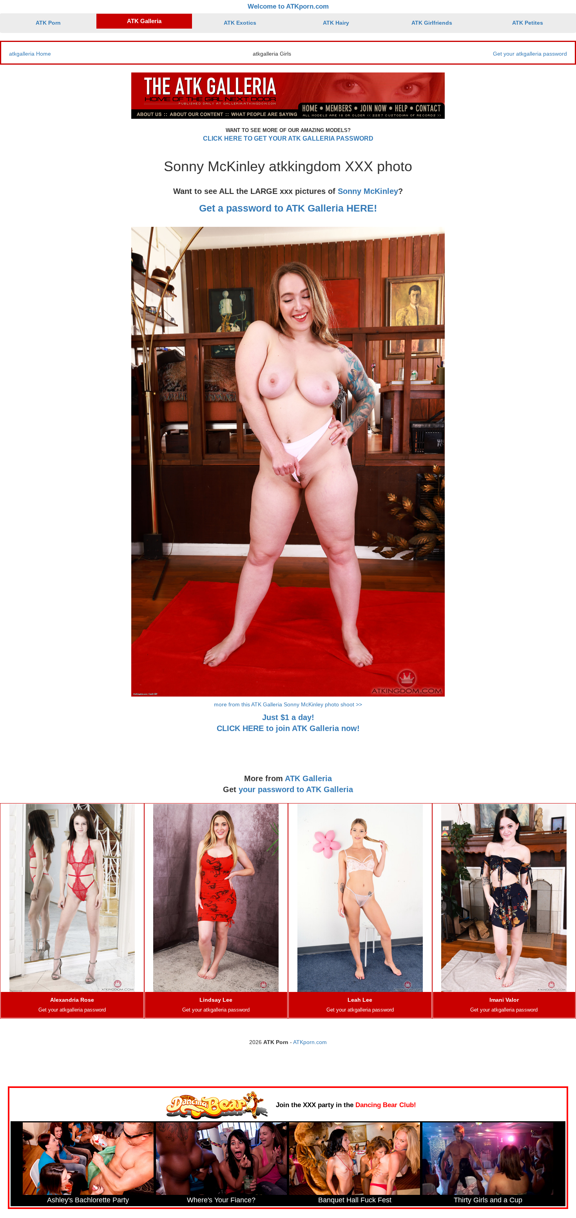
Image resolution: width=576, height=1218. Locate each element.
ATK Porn (48, 23)
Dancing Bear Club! (385, 1105)
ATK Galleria (144, 21)
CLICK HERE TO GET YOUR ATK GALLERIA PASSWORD (288, 138)
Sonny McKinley (368, 191)
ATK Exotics (240, 23)
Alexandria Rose (72, 1000)
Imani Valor (504, 1000)
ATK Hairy (336, 23)
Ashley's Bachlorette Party (88, 1200)
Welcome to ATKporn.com (288, 6)
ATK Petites (527, 23)
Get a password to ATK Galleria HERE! (288, 208)
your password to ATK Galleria (296, 789)
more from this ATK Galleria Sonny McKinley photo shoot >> (288, 704)
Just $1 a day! (288, 717)
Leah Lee (360, 1000)
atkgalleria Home (30, 54)
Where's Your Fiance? (221, 1200)
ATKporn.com (310, 1042)
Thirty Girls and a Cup (488, 1200)
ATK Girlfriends (431, 23)
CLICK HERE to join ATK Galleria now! (288, 728)
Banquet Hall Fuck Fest (354, 1200)
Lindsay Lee (215, 1000)
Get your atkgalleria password (530, 54)
